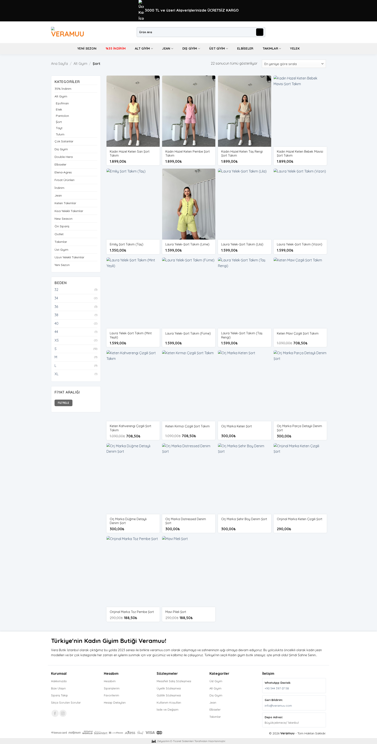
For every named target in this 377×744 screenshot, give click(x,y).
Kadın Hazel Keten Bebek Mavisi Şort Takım (300, 154)
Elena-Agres (63, 172)
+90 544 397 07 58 (277, 688)
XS (57, 340)
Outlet (59, 234)
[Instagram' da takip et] (63, 713)
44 (56, 332)
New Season (63, 219)
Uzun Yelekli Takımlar (69, 257)
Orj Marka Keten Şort (236, 426)
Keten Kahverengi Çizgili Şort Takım (130, 428)
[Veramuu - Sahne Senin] (69, 32)
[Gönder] (259, 32)
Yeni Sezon (86, 48)
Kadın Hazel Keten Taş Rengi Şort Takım (242, 154)
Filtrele (63, 402)
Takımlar (270, 48)
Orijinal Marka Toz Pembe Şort (132, 612)
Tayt (59, 128)
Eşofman (62, 103)
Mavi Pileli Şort (175, 612)
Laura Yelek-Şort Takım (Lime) (187, 244)
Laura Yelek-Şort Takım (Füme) (188, 333)
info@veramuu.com (278, 705)
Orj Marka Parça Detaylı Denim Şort (299, 428)
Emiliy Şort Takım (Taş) (126, 244)
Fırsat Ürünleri (64, 180)
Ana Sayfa (59, 63)
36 (56, 306)
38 (56, 315)
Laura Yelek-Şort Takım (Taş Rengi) (241, 335)
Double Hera (64, 157)
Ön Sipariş (62, 226)
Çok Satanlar (64, 141)
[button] (309, 32)
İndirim (59, 188)
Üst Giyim (217, 48)
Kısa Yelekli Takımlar (69, 211)
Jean (166, 48)
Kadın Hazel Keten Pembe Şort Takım (187, 154)
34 (56, 298)
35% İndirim (63, 89)
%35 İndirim (116, 48)
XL (56, 374)
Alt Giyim (142, 48)
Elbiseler (245, 48)
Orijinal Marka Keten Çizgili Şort (299, 519)
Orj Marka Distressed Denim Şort (185, 521)
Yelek (294, 48)
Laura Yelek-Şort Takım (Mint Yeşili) (131, 335)
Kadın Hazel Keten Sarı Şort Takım (129, 154)
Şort (59, 122)
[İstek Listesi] (316, 32)
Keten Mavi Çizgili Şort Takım (298, 333)
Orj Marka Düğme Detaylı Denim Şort (128, 521)
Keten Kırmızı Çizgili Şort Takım (187, 426)
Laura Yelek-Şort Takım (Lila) (242, 244)
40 (56, 323)
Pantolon (62, 116)
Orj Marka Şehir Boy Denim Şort (244, 519)
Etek (59, 109)
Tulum (60, 134)
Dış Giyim (189, 48)
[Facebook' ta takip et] (55, 713)
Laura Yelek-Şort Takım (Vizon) (299, 244)
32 (56, 289)
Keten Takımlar (65, 203)
